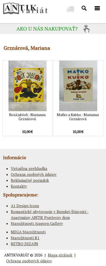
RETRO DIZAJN (24, 243)
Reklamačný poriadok (30, 180)
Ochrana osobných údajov (34, 174)
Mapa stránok (60, 255)
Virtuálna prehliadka (29, 168)
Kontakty (19, 186)
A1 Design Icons (25, 205)
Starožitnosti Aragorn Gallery (37, 223)
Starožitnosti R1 (25, 237)
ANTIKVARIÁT (16, 255)
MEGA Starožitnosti (28, 231)
